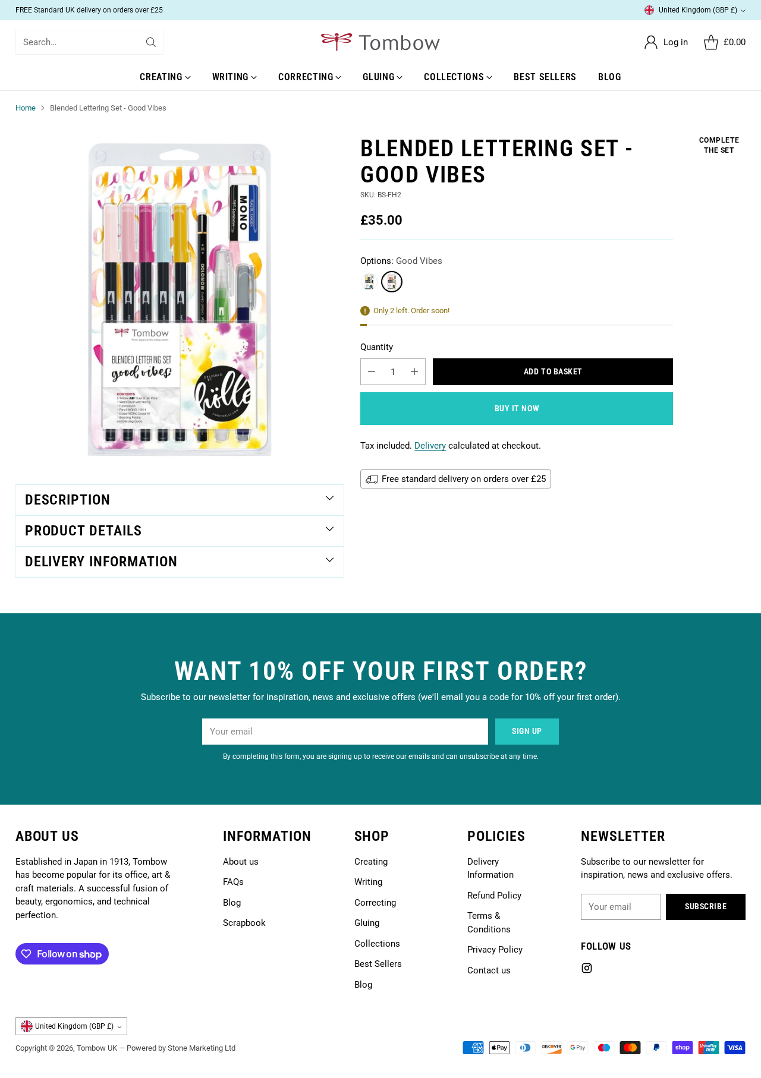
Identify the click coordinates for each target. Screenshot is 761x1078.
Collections (377, 943)
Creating (371, 861)
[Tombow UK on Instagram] (587, 970)
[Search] (151, 42)
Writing (368, 882)
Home (25, 107)
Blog (232, 902)
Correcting (375, 902)
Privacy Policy (495, 949)
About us (241, 861)
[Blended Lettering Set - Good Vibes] (179, 299)
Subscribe (706, 906)
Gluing (366, 923)
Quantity (376, 347)
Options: (401, 261)
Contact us (489, 970)
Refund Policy (494, 895)
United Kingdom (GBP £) (698, 10)
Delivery (430, 446)
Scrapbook (244, 923)
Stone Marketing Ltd (201, 1048)
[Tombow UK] (380, 42)
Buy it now (517, 409)
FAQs (233, 882)
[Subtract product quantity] (371, 372)
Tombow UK (97, 1048)
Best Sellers (378, 964)
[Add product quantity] (414, 372)
